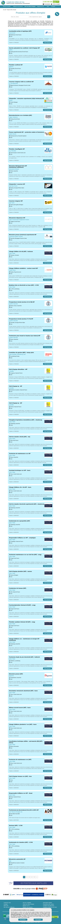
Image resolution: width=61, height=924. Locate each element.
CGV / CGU (44, 913)
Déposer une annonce (18, 6)
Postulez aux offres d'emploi (30, 12)
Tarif (48, 6)
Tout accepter (38, 919)
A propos (53, 6)
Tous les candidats (27, 902)
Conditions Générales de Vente (50, 907)
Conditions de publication (48, 905)
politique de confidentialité (16, 914)
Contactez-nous (7, 902)
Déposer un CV (40, 6)
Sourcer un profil (6, 6)
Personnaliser (23, 919)
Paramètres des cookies (48, 904)
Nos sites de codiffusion (9, 907)
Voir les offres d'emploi (29, 6)
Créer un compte (56, 4)
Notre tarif (6, 905)
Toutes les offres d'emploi (28, 904)
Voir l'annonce (47, 42)
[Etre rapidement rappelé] (56, 14)
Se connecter (47, 4)
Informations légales (47, 902)
